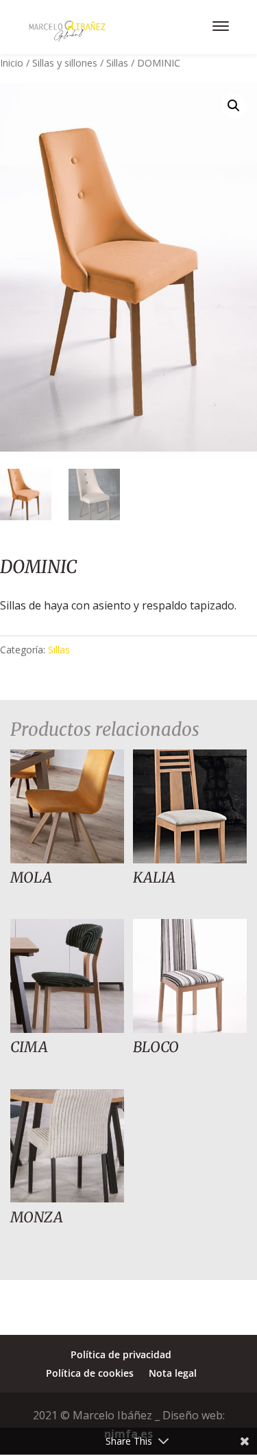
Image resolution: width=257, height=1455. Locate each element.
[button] (233, 105)
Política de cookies (90, 1373)
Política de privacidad (121, 1354)
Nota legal (173, 1373)
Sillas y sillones (64, 62)
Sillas (117, 62)
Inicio (11, 62)
